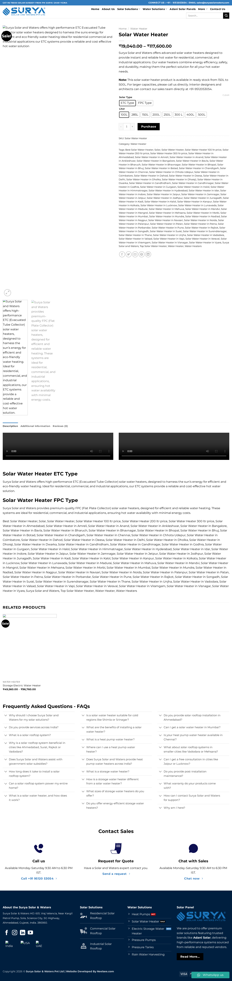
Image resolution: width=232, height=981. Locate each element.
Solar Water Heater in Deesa (185, 175)
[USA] (25, 945)
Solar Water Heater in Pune (168, 227)
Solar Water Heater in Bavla (192, 160)
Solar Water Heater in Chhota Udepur (171, 172)
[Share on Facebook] (122, 254)
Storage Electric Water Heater (22, 685)
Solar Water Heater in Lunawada (197, 205)
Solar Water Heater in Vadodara (205, 235)
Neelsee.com (105, 971)
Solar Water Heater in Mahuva (166, 209)
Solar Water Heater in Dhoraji (179, 179)
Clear (226, 95)
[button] (7, 292)
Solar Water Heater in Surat (166, 231)
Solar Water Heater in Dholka (143, 179)
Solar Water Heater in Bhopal (199, 164)
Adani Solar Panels (183, 9)
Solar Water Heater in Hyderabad (168, 190)
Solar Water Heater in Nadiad (202, 216)
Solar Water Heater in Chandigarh (199, 168)
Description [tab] (10, 426)
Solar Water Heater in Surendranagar (205, 231)
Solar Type (125, 97)
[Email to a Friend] (135, 254)
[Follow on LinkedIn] (22, 933)
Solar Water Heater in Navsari (165, 220)
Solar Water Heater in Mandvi (202, 209)
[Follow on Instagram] (14, 933)
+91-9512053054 (200, 89)
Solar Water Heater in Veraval (202, 238)
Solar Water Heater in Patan (166, 224)
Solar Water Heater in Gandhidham (150, 183)
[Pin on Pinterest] (142, 254)
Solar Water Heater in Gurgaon (158, 187)
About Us (108, 9)
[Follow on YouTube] (30, 933)
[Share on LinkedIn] (148, 254)
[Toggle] (6, 715)
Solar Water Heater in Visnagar (170, 242)
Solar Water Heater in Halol (193, 187)
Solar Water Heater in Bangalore (156, 160)
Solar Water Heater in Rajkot (201, 227)
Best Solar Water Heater (139, 149)
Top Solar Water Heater (153, 246)
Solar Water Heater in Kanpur (194, 201)
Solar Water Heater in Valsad (135, 238)
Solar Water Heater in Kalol (160, 201)
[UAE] (40, 945)
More (201, 9)
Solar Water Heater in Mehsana (167, 212)
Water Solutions (154, 9)
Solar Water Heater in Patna (200, 224)
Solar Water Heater (172, 149)
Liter (122, 109)
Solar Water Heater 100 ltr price (203, 149)
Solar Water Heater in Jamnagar (200, 194)
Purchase (148, 126)
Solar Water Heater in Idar (204, 190)
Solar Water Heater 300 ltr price (168, 153)
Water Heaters (193, 246)
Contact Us (217, 9)
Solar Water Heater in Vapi (168, 238)
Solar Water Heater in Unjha (169, 235)
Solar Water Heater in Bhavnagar (161, 164)
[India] (10, 945)
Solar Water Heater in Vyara (205, 242)
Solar (157, 149)
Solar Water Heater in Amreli (152, 157)
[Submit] (226, 16)
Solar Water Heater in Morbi (203, 212)
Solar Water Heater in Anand (186, 157)
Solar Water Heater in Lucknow (158, 205)
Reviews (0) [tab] (60, 426)
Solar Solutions (127, 9)
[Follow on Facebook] (6, 933)
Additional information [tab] (35, 426)
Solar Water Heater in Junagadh (203, 198)
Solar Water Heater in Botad (161, 168)
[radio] (127, 103)
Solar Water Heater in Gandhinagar (193, 183)
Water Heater (138, 28)
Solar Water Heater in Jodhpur (165, 198)
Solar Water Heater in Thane (135, 235)
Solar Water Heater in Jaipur (163, 194)
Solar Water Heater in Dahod (151, 175)
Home (95, 9)
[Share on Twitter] (129, 254)
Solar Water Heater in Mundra (166, 216)
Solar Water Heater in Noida (200, 220)
